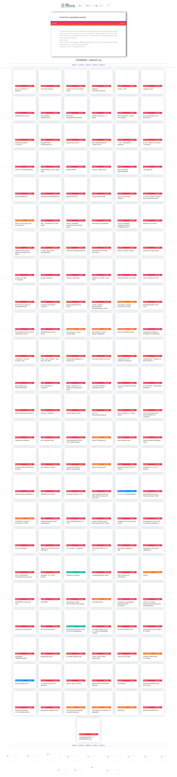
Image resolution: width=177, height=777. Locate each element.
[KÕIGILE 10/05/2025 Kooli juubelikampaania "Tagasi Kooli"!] (101, 122)
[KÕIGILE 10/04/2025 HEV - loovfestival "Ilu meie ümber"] (50, 203)
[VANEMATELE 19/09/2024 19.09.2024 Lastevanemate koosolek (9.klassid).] (75, 690)
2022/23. (102, 64)
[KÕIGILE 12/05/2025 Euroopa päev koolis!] (75, 122)
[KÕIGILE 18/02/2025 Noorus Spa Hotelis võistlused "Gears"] (127, 365)
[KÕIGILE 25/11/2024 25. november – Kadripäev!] (75, 528)
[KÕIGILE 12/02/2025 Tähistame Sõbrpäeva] (50, 393)
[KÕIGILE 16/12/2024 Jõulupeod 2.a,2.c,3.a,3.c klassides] (152, 447)
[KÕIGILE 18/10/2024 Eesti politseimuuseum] (50, 609)
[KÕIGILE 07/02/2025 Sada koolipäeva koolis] (75, 393)
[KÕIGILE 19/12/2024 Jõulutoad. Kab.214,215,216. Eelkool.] (127, 447)
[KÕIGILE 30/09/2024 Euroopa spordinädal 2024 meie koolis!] (152, 663)
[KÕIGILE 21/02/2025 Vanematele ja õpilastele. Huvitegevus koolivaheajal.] (152, 311)
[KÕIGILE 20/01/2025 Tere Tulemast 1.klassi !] (50, 447)
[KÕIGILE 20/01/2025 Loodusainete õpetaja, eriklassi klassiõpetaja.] (75, 447)
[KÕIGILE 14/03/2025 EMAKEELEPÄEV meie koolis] (152, 284)
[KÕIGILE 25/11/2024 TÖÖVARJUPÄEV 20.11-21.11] (101, 528)
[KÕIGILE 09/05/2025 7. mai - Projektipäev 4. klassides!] (127, 122)
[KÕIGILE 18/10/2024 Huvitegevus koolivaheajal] (24, 609)
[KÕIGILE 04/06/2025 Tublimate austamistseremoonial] (101, 68)
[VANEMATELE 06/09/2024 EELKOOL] (127, 690)
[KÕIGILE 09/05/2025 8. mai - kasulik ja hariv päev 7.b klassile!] (152, 122)
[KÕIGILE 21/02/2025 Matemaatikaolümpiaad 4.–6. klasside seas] (75, 338)
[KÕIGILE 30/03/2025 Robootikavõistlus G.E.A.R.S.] (127, 257)
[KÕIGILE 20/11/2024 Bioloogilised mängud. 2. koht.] (127, 528)
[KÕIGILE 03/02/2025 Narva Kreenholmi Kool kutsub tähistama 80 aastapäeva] (152, 393)
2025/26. (81, 64)
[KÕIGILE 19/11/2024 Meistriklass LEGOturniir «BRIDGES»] (152, 528)
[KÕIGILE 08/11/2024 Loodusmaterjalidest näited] (101, 555)
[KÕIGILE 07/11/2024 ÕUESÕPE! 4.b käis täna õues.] (24, 582)
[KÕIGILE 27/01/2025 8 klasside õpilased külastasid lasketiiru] (24, 447)
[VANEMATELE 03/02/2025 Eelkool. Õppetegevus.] (101, 420)
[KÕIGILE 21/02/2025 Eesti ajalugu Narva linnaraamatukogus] (24, 365)
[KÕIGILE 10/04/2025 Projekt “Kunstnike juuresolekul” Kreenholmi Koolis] (75, 203)
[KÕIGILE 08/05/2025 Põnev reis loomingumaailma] (24, 149)
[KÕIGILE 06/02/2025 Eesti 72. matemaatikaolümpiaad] (101, 393)
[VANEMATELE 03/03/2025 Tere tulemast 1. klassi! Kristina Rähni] (75, 311)
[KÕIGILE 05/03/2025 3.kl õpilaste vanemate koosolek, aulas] (24, 338)
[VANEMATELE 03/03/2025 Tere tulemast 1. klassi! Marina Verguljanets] (101, 311)
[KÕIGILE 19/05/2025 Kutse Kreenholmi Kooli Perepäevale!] (152, 95)
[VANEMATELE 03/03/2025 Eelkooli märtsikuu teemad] (127, 311)
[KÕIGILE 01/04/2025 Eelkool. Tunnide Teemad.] (127, 230)
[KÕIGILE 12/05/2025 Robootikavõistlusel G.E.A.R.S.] (24, 122)
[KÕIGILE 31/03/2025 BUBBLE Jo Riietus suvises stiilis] (101, 257)
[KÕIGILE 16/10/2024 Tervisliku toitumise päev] (75, 636)
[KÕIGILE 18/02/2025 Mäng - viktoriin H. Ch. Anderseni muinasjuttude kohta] (75, 365)
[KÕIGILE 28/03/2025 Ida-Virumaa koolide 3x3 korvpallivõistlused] (24, 284)
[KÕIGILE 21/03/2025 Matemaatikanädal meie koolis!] (75, 284)
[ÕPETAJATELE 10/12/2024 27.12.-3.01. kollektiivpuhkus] (127, 474)
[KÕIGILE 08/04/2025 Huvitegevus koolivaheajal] (101, 203)
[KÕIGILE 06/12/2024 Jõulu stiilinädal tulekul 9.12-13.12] (75, 501)
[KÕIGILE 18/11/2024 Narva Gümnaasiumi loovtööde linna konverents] (24, 555)
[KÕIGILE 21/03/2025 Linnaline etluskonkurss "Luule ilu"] (50, 284)
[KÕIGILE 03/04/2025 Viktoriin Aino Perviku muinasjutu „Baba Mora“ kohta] (24, 230)
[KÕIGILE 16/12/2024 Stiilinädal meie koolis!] (50, 474)
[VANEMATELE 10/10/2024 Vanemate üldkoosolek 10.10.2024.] (152, 636)
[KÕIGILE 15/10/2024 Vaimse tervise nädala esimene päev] (101, 636)
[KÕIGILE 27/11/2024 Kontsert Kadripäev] (24, 528)
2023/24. (95, 64)
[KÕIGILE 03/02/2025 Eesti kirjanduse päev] (50, 420)
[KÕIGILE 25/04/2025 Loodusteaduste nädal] (101, 176)
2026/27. (75, 64)
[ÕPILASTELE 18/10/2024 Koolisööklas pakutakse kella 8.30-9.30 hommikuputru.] (75, 609)
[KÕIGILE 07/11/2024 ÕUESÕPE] (50, 582)
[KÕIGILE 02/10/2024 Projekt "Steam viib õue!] (75, 663)
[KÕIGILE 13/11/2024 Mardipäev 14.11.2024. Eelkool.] (50, 555)
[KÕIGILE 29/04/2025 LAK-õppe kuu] (152, 149)
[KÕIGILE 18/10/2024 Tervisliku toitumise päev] (127, 609)
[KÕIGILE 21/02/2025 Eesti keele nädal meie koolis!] (101, 338)
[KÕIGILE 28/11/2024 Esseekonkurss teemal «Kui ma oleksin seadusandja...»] (152, 501)
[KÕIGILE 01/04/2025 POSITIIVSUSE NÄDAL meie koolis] (101, 230)
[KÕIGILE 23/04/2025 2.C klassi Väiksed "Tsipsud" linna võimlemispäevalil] (152, 176)
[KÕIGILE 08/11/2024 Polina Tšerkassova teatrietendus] (127, 555)
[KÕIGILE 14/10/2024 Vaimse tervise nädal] (127, 636)
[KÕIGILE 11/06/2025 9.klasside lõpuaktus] (50, 68)
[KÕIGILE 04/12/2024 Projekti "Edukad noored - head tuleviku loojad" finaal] (101, 501)
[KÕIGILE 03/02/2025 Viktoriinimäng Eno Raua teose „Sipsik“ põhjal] (75, 420)
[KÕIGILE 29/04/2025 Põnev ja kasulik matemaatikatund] (127, 149)
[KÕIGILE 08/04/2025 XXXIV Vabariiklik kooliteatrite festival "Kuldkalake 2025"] (127, 203)
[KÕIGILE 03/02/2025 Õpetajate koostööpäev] (24, 420)
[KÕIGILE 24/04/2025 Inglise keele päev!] (75, 176)
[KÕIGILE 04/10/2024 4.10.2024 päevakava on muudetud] (50, 663)
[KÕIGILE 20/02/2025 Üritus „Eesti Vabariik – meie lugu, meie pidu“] (50, 338)
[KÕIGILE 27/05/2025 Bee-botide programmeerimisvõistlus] (75, 95)
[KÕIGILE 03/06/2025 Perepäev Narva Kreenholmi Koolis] (75, 68)
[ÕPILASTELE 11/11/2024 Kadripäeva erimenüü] (75, 555)
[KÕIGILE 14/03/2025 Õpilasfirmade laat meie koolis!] (50, 311)
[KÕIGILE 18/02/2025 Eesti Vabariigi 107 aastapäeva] (50, 365)
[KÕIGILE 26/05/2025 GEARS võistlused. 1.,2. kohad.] (101, 95)
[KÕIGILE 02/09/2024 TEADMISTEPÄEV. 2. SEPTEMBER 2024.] (88, 717)
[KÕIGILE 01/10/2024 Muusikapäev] (127, 663)
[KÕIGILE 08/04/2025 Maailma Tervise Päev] (152, 203)
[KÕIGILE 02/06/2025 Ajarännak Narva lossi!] (24, 95)
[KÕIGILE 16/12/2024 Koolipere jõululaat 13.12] (75, 474)
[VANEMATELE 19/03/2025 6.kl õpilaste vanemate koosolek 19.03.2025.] (127, 284)
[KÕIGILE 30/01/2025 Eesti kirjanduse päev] (127, 420)
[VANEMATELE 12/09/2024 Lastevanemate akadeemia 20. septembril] (101, 690)
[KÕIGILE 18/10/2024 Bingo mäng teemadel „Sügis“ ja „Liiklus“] (152, 609)
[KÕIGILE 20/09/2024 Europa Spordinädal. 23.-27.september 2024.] (24, 690)
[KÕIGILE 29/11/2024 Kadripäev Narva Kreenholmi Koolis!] (127, 501)
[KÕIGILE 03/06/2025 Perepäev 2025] (127, 68)
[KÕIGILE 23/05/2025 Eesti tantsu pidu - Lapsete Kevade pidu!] (127, 95)
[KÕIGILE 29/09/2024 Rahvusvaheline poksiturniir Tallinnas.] (101, 663)
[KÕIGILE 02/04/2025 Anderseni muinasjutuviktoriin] (75, 230)
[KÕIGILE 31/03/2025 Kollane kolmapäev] (50, 257)
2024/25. (88, 64)
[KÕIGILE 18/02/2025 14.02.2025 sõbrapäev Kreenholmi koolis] (101, 365)
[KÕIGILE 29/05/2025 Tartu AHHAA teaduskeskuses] (50, 95)
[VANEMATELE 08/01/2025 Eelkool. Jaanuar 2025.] (101, 447)
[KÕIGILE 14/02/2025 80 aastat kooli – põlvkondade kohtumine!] (152, 365)
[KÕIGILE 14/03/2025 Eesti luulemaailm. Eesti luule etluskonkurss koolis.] (24, 311)
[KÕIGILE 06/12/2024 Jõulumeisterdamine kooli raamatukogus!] (50, 501)
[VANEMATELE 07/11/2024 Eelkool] (152, 555)
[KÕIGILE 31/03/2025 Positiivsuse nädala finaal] (152, 230)
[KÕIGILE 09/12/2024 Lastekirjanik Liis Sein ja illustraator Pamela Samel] (152, 474)
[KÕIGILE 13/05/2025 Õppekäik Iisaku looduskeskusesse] (50, 122)
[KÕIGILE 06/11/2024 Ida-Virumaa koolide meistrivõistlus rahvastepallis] (75, 582)
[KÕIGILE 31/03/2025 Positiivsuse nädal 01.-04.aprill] (24, 257)
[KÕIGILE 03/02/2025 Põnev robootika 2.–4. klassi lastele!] (127, 393)
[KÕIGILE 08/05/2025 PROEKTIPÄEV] (75, 149)
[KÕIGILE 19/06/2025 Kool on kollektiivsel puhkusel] (24, 68)
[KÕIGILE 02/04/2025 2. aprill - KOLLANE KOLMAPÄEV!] (50, 230)
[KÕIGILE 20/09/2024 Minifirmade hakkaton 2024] (50, 690)
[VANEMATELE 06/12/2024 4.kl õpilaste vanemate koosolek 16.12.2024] (24, 501)
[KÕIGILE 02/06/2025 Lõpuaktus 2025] (152, 68)
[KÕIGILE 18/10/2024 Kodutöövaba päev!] (50, 636)
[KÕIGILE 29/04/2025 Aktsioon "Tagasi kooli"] (101, 149)
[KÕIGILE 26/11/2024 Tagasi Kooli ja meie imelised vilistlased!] (50, 528)
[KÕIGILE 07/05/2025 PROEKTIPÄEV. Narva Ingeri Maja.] (50, 149)
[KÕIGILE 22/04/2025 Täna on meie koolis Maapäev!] (127, 176)
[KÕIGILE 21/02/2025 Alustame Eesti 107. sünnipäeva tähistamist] (127, 338)
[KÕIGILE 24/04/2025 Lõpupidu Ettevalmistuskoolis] (50, 176)
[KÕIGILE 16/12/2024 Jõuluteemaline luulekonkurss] (24, 474)
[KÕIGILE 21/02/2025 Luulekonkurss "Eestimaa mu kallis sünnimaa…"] (152, 338)
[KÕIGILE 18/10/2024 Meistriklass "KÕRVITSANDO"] (24, 636)
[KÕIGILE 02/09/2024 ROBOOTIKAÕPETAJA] (152, 690)
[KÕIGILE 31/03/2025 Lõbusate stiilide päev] (75, 257)
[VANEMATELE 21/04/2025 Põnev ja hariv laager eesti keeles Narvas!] (24, 203)
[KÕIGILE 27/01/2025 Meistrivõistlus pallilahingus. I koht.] (152, 420)
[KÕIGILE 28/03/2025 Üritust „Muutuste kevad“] (152, 257)
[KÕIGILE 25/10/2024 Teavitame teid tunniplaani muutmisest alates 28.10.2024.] (127, 582)
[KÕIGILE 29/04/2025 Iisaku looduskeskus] (24, 176)
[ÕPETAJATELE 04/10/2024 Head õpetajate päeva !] (24, 663)
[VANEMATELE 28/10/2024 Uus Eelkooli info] (101, 582)
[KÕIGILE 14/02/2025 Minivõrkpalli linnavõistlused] (24, 393)
